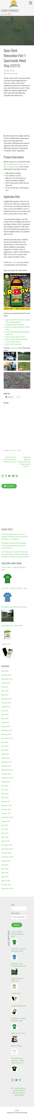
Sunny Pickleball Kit (18, 1006)
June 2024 (4, 715)
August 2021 (5, 821)
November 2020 (7, 849)
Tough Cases (5, 644)
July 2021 (4, 825)
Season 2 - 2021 (16, 450)
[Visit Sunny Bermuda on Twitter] (9, 476)
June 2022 (4, 790)
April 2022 (5, 797)
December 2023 (7, 738)
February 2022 (6, 805)
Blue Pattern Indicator (14, 344)
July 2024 (4, 711)
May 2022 (4, 794)
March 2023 (5, 758)
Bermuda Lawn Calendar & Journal (14, 607)
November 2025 (7, 679)
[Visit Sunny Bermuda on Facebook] (6, 476)
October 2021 (6, 813)
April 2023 (5, 754)
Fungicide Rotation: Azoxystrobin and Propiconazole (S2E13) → (24, 461)
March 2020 (5, 881)
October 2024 (6, 703)
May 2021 (4, 833)
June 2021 (4, 829)
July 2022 (4, 786)
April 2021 (5, 837)
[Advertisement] (17, 116)
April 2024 (5, 722)
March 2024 (5, 726)
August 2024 (5, 707)
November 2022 (7, 770)
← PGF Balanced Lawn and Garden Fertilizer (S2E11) (10, 459)
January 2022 (6, 809)
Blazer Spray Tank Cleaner (15, 337)
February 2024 (6, 730)
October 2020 (6, 853)
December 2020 (7, 845)
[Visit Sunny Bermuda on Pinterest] (13, 476)
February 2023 (6, 762)
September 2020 (7, 857)
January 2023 (6, 766)
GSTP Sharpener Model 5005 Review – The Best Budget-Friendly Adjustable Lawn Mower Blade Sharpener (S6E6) (15, 554)
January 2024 (6, 734)
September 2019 (7, 888)
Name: (13, 905)
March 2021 (5, 841)
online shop (14, 348)
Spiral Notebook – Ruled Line (11, 625)
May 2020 (4, 873)
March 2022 (5, 801)
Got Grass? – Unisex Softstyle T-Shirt (14, 588)
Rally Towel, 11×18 (18, 1033)
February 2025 (6, 699)
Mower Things (16, 1046)
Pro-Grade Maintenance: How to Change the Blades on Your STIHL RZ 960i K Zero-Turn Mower (14, 536)
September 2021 (7, 817)
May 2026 (4, 671)
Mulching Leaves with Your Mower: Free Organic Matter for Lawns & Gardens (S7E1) (14, 545)
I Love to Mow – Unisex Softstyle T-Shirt (18, 934)
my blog (14, 262)
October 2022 (6, 774)
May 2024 (4, 719)
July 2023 (4, 742)
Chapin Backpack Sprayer (15, 325)
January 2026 (6, 675)
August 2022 (5, 782)
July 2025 (4, 687)
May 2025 (4, 695)
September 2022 (7, 778)
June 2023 (4, 746)
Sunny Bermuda (10, 10)
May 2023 (4, 750)
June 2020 (4, 869)
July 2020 (4, 865)
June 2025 (4, 691)
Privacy (17, 1110)
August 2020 (5, 861)
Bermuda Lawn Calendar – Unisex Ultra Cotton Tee (17, 1060)
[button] (31, 2)
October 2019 (6, 885)
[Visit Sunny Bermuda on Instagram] (2, 476)
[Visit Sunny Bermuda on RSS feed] (17, 476)
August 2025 (5, 683)
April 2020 (5, 877)
